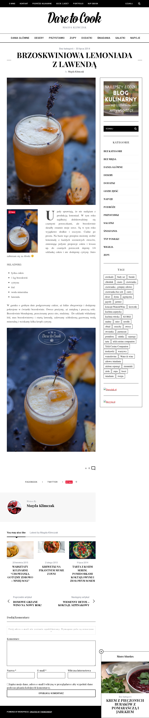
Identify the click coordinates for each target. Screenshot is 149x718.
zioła (107, 371)
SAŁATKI (109, 222)
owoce (128, 326)
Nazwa (11, 670)
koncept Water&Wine (115, 306)
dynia (116, 296)
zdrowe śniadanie (113, 361)
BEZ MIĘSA (110, 159)
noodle (126, 321)
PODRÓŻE (109, 207)
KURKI (127, 316)
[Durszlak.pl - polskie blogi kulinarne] (110, 389)
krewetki (133, 306)
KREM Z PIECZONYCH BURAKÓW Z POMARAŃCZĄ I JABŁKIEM (125, 706)
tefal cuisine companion (124, 341)
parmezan (122, 331)
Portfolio (78, 4)
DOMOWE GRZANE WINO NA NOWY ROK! (27, 601)
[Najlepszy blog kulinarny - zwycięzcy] (121, 115)
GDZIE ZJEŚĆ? (62, 4)
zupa (115, 371)
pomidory (109, 336)
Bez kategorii (113, 151)
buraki (132, 276)
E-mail (41, 670)
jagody (108, 301)
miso (117, 321)
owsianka (109, 331)
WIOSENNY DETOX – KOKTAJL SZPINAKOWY (73, 601)
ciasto (119, 281)
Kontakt (24, 4)
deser (107, 296)
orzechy (117, 326)
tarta (107, 341)
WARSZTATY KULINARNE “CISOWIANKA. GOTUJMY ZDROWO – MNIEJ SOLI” (20, 573)
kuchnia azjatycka (113, 311)
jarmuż (118, 301)
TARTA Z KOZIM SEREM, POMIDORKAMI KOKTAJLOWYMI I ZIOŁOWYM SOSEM (82, 573)
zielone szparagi (112, 366)
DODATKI (109, 183)
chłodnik (109, 281)
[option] (20, 561)
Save (70, 482)
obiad (107, 326)
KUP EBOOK (93, 4)
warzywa (122, 351)
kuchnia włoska (112, 316)
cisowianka (131, 281)
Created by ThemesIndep (41, 712)
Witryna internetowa (79, 670)
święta (120, 376)
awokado (109, 276)
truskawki (109, 351)
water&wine (111, 356)
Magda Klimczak (76, 71)
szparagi (131, 336)
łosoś (123, 371)
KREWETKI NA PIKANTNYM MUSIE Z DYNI (51, 570)
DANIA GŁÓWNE (113, 167)
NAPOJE (108, 199)
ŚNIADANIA (110, 230)
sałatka (121, 336)
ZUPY (107, 254)
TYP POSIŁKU (111, 238)
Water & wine (126, 356)
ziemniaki (128, 366)
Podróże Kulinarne (42, 4)
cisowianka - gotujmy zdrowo (118, 286)
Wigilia (108, 246)
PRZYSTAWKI (111, 215)
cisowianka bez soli (114, 291)
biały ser (121, 276)
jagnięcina (127, 296)
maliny (108, 321)
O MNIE (12, 4)
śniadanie (109, 376)
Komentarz (13, 638)
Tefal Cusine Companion (116, 346)
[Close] (101, 651)
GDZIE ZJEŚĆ (111, 191)
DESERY (108, 175)
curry (129, 291)
